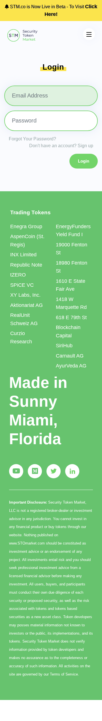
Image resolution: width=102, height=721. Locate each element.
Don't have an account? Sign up (61, 145)
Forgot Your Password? (32, 138)
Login (83, 161)
